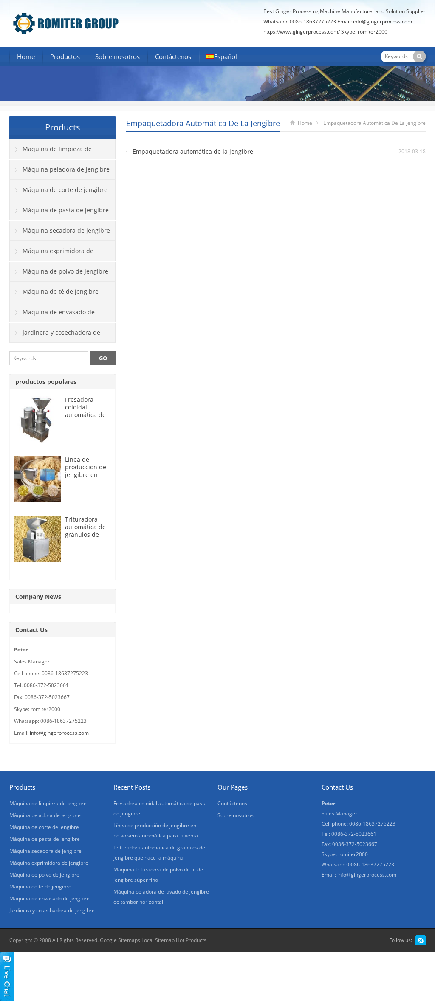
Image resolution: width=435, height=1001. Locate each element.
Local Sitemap (158, 940)
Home (26, 56)
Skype (420, 940)
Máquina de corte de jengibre (65, 190)
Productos (65, 56)
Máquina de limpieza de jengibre (51, 152)
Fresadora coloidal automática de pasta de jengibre (85, 414)
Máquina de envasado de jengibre (52, 315)
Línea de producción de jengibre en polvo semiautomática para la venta (87, 478)
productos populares (45, 382)
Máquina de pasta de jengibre (66, 210)
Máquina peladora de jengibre (66, 169)
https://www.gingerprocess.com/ (301, 31)
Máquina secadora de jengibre (66, 230)
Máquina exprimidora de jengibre (51, 254)
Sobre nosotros (117, 56)
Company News (38, 596)
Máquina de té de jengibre (61, 292)
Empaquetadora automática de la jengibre (193, 151)
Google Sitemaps (120, 940)
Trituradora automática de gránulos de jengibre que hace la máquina (85, 538)
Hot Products (191, 940)
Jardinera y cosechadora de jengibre (55, 335)
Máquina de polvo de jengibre (65, 271)
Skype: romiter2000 (364, 31)
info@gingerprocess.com (382, 21)
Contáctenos (173, 56)
